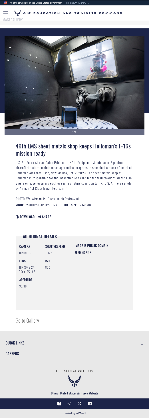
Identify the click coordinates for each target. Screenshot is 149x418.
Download (27, 216)
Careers (12, 353)
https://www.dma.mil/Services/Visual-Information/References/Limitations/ (96, 298)
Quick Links (14, 343)
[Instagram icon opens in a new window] (69, 403)
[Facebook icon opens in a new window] (59, 403)
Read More (82, 252)
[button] (77, 3)
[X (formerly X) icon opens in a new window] (79, 403)
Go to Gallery (27, 320)
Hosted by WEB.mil (75, 413)
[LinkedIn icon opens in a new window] (89, 403)
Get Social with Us (74, 371)
